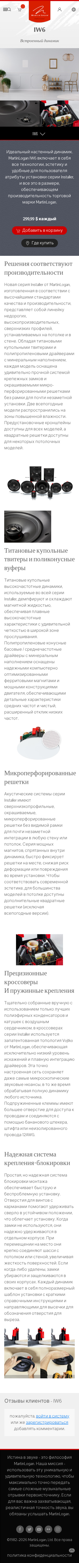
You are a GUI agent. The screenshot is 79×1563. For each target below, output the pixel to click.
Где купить (42, 243)
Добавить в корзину (42, 230)
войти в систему (52, 1416)
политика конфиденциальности (39, 1555)
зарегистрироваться (47, 1422)
